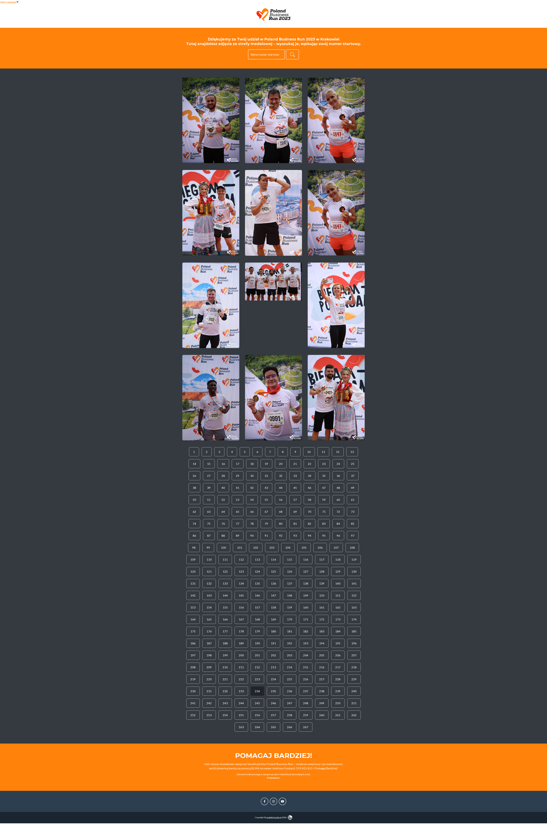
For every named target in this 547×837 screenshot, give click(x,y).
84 (338, 523)
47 (324, 487)
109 (193, 559)
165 (209, 619)
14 (194, 463)
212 (257, 667)
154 (209, 607)
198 (209, 655)
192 (289, 643)
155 (225, 607)
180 (273, 631)
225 (289, 679)
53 (237, 499)
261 (337, 715)
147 (273, 595)
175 (193, 631)
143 (209, 595)
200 (241, 655)
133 (225, 583)
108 (352, 547)
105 (304, 547)
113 (257, 559)
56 (280, 499)
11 (323, 451)
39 (209, 487)
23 (324, 463)
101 (239, 547)
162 (337, 607)
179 (257, 631)
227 (321, 679)
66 (252, 511)
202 (273, 655)
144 (225, 595)
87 (209, 535)
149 (305, 595)
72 (338, 511)
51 (209, 499)
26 (194, 475)
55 (266, 499)
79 (266, 523)
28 (223, 475)
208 (193, 667)
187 (209, 643)
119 (354, 559)
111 (225, 559)
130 (354, 571)
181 (289, 631)
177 (225, 631)
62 (194, 511)
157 (257, 607)
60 (338, 499)
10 (309, 451)
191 (273, 643)
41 (237, 487)
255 (241, 715)
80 (280, 523)
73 (352, 511)
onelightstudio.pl (273, 817)
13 (352, 451)
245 (257, 703)
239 (337, 691)
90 (252, 535)
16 (223, 463)
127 (305, 571)
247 (289, 703)
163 (354, 607)
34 (309, 475)
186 (193, 643)
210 (225, 667)
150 (321, 595)
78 (252, 523)
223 (257, 679)
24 (338, 463)
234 (257, 691)
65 (237, 511)
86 (194, 535)
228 (337, 679)
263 (241, 727)
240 (354, 691)
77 (237, 523)
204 (305, 655)
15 (209, 463)
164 (193, 619)
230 (193, 691)
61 (352, 499)
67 (266, 511)
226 (305, 679)
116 (305, 559)
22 (309, 463)
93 (295, 535)
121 (209, 571)
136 (273, 583)
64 (223, 511)
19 (266, 463)
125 (273, 571)
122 (225, 571)
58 (309, 499)
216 (321, 667)
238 (321, 691)
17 (237, 463)
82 (309, 523)
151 (337, 595)
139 (321, 583)
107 (336, 547)
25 (352, 463)
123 (241, 571)
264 (257, 727)
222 (241, 679)
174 (354, 619)
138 (305, 583)
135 (257, 583)
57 (295, 499)
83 (324, 523)
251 (354, 703)
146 (257, 595)
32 (280, 475)
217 (337, 667)
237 (305, 691)
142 (193, 595)
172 (321, 619)
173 (337, 619)
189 (241, 643)
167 (241, 619)
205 (321, 655)
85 (352, 523)
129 (337, 571)
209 (209, 667)
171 (305, 619)
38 (194, 487)
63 (209, 511)
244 (241, 703)
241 (193, 703)
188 (225, 643)
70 (309, 511)
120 (193, 571)
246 (273, 703)
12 (337, 451)
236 (289, 691)
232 (225, 691)
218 (354, 667)
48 (338, 487)
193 (305, 643)
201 (257, 655)
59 (324, 499)
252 (193, 715)
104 (287, 547)
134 (241, 583)
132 (209, 583)
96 (338, 535)
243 (225, 703)
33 (295, 475)
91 (266, 535)
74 (194, 523)
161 (321, 607)
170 (289, 619)
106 (320, 547)
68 (280, 511)
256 (257, 715)
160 (305, 607)
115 (289, 559)
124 (257, 571)
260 (321, 715)
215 (305, 667)
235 (273, 691)
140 (337, 583)
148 (289, 595)
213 (273, 667)
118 (337, 559)
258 (289, 715)
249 (321, 703)
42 (252, 487)
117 (321, 559)
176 (209, 631)
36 (338, 475)
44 (280, 487)
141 (354, 583)
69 (295, 511)
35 (324, 475)
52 (223, 499)
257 (273, 715)
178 (241, 631)
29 (237, 475)
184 (337, 631)
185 (354, 631)
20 (280, 463)
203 (289, 655)
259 (305, 715)
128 (321, 571)
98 (194, 547)
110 (209, 559)
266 (289, 727)
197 (193, 655)
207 (354, 655)
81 (295, 523)
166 (225, 619)
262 (354, 715)
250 (337, 703)
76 (223, 523)
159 (289, 607)
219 (193, 679)
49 (352, 487)
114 (273, 559)
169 (273, 619)
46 (309, 487)
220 (209, 679)
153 (193, 607)
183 (321, 631)
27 (209, 475)
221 (225, 679)
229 (354, 679)
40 (223, 487)
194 (321, 643)
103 (271, 547)
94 (309, 535)
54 (252, 499)
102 (255, 547)
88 (223, 535)
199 (225, 655)
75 (209, 523)
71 (324, 511)
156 (241, 607)
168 (257, 619)
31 (266, 475)
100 (223, 547)
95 (324, 535)
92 (280, 535)
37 (352, 475)
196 (354, 643)
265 (273, 727)
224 (273, 679)
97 (352, 535)
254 (225, 715)
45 (295, 487)
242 (209, 703)
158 (273, 607)
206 (337, 655)
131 (193, 583)
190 (257, 643)
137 (289, 583)
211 (241, 667)
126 (289, 571)
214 (289, 667)
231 (209, 691)
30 (252, 475)
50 (194, 499)
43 (266, 487)
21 (295, 463)
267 (305, 727)
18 (252, 463)
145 (241, 595)
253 (209, 715)
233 (241, 691)
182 (305, 631)
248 (305, 703)
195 (337, 643)
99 (208, 547)
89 (237, 535)
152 (354, 595)
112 (241, 559)
